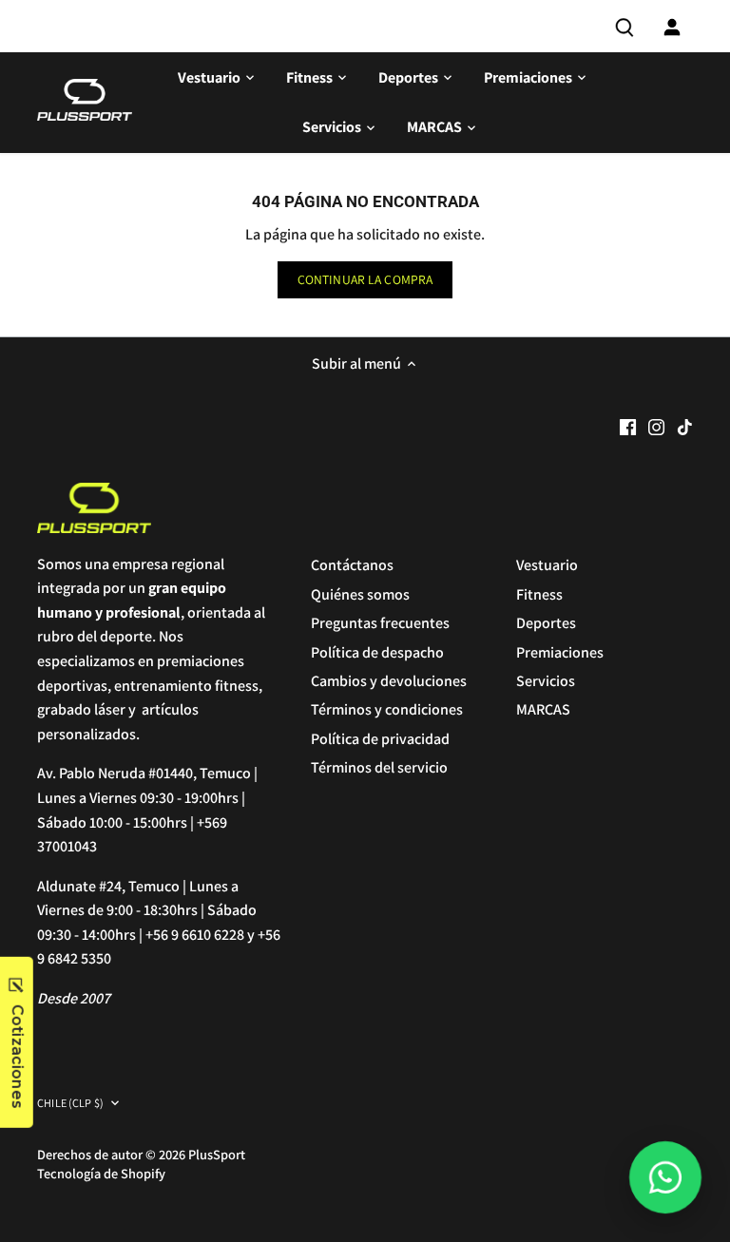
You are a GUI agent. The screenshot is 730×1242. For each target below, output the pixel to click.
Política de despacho (377, 652)
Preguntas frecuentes (380, 623)
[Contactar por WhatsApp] (665, 1177)
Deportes (546, 623)
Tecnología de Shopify (101, 1173)
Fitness (539, 594)
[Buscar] (624, 26)
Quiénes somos (360, 594)
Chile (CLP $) (70, 1104)
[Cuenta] (672, 26)
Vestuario (547, 565)
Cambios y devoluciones (389, 681)
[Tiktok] (685, 425)
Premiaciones (560, 652)
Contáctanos (352, 565)
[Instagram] (656, 425)
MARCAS (543, 709)
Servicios (545, 681)
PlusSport (216, 1154)
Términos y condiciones (387, 709)
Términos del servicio (379, 767)
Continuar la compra (365, 279)
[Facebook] (628, 425)
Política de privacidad (380, 739)
